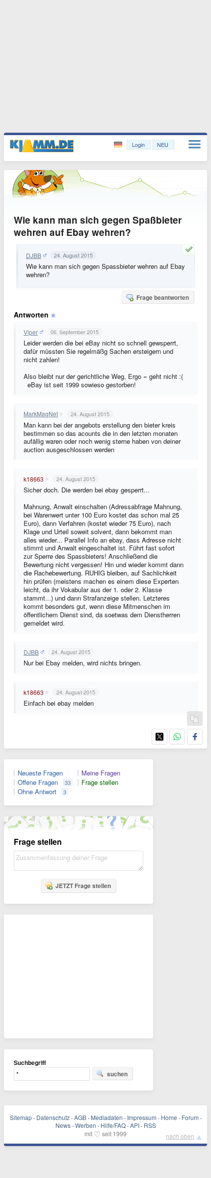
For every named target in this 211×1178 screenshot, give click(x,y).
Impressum (142, 1117)
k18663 (34, 479)
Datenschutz (53, 1117)
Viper (31, 332)
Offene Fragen (38, 782)
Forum (190, 1117)
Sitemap (21, 1117)
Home (169, 1117)
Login (138, 144)
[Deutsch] (119, 144)
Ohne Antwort (37, 792)
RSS (150, 1125)
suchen (117, 1073)
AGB (80, 1117)
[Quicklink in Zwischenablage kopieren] (194, 719)
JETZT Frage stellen (83, 885)
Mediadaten (107, 1117)
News (63, 1125)
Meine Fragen (100, 773)
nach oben (180, 1136)
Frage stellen (99, 782)
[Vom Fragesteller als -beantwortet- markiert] (190, 249)
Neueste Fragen (40, 773)
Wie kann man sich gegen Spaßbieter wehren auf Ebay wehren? (98, 226)
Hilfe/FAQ (113, 1125)
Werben (85, 1125)
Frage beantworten (162, 297)
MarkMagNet (41, 414)
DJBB (33, 256)
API (134, 1125)
